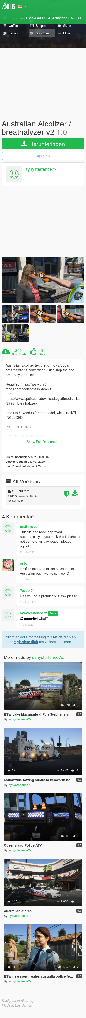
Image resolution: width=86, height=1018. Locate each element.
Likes (42, 354)
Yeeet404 (27, 590)
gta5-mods (28, 526)
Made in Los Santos (17, 1005)
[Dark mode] (72, 18)
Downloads (19, 354)
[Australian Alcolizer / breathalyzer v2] (43, 280)
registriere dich (26, 641)
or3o (23, 563)
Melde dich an (64, 637)
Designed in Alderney (18, 1000)
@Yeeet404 (29, 618)
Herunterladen (46, 144)
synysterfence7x (40, 169)
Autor (52, 613)
